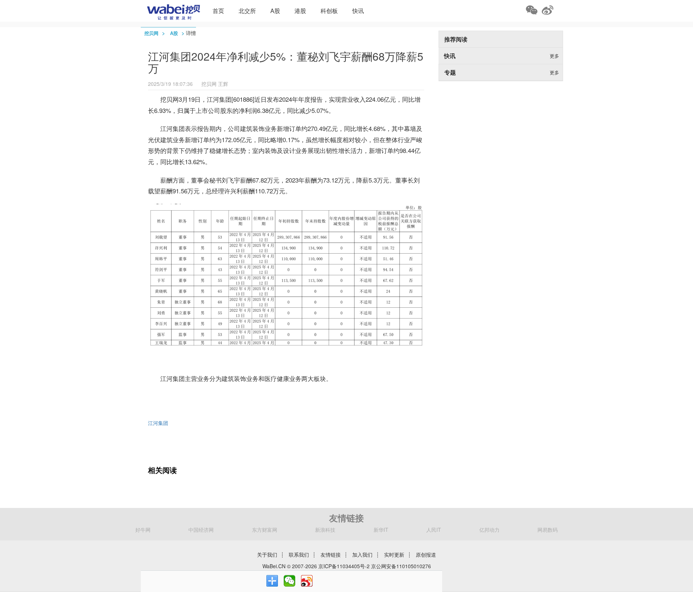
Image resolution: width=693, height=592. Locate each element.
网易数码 (547, 529)
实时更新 (394, 554)
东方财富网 (264, 529)
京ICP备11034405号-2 (344, 566)
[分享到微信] (289, 581)
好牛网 (143, 529)
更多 (554, 55)
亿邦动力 (489, 529)
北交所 (247, 10)
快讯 (358, 10)
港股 (300, 10)
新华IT (381, 529)
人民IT (433, 529)
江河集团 (158, 422)
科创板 (329, 10)
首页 (218, 10)
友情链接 (331, 554)
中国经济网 (201, 529)
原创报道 (426, 554)
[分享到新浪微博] (307, 581)
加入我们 (362, 554)
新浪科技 (325, 529)
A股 (275, 10)
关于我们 (267, 554)
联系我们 (299, 554)
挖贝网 (151, 33)
